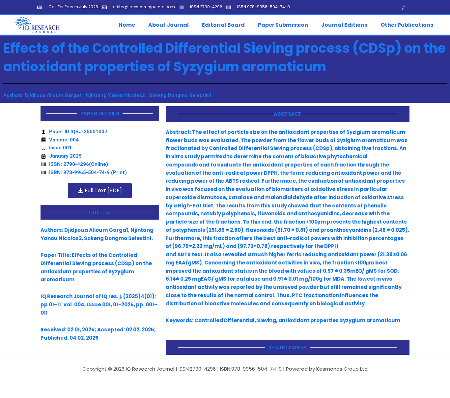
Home (127, 25)
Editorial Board (223, 25)
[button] (128, 25)
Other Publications (406, 25)
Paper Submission (283, 25)
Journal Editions (344, 25)
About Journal (168, 25)
